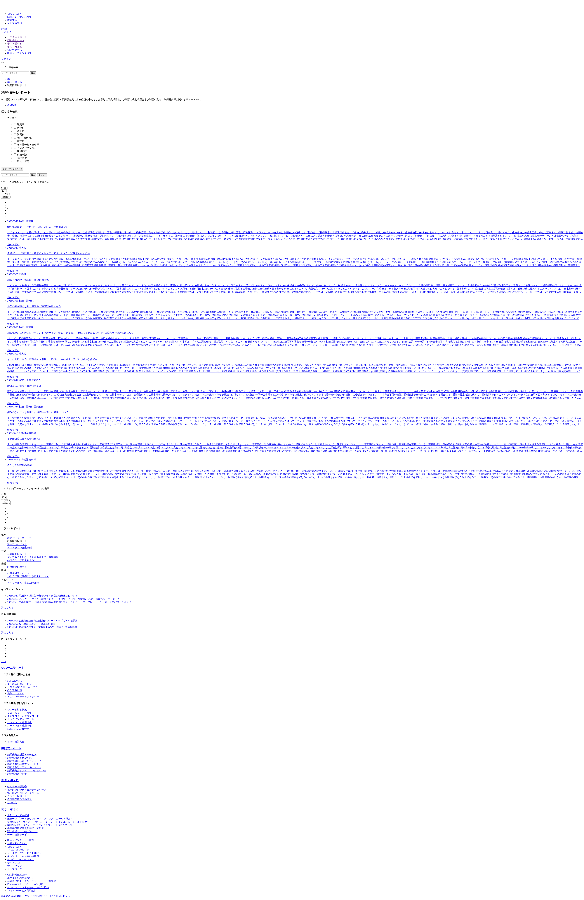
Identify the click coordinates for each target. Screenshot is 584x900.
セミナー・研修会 (17, 786)
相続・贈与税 (24, 138)
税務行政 (22, 151)
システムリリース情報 (19, 713)
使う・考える (14, 47)
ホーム (11, 79)
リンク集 (12, 802)
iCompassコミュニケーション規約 (25, 884)
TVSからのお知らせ (18, 850)
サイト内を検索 (9, 67)
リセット (42, 175)
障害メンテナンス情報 (19, 53)
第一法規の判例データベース (23, 793)
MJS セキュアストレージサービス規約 (28, 887)
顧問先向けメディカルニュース (24, 767)
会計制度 (22, 158)
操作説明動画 (14, 690)
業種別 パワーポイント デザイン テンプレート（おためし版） (41, 825)
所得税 (20, 127)
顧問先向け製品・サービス (21, 754)
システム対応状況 (17, 709)
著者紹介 (12, 105)
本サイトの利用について (20, 878)
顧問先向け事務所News (19, 757)
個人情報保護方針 (17, 874)
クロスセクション (26, 148)
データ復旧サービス (18, 834)
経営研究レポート (17, 566)
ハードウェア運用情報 (19, 725)
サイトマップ (14, 866)
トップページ (14, 869)
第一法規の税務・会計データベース (26, 789)
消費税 (20, 134)
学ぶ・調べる (14, 43)
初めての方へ (14, 50)
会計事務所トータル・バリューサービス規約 (31, 881)
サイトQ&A (13, 862)
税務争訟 (22, 154)
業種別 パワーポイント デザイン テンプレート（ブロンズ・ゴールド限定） (48, 822)
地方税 (20, 141)
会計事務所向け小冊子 (19, 799)
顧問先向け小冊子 (17, 773)
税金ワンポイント (17, 544)
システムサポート (17, 37)
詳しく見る (7, 607)
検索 (33, 73)
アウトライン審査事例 (19, 547)
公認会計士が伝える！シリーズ (24, 560)
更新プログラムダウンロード (23, 716)
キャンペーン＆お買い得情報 (23, 856)
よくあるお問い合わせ (19, 684)
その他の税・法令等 (28, 144)
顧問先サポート (15, 40)
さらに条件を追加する (12, 168)
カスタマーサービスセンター (23, 696)
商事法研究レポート (18, 573)
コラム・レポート (17, 796)
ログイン (6, 31)
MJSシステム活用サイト (20, 729)
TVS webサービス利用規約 (21, 890)
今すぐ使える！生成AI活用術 (23, 582)
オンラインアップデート (20, 719)
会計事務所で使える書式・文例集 (25, 828)
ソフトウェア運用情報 (19, 722)
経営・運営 (23, 161)
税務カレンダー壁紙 (18, 815)
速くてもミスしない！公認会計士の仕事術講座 (32, 557)
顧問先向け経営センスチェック (24, 761)
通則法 (20, 124)
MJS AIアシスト (15, 680)
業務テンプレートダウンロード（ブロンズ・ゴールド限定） (40, 818)
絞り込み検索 (9, 111)
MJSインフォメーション (20, 859)
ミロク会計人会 (15, 741)
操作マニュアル (15, 693)
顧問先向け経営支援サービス (23, 764)
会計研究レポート (17, 554)
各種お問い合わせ (17, 843)
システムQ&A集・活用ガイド (23, 687)
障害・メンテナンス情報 (20, 840)
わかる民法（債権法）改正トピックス (28, 576)
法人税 (20, 131)
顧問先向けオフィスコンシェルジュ (26, 770)
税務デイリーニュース (19, 538)
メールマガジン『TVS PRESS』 (24, 853)
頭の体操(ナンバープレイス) (22, 831)
